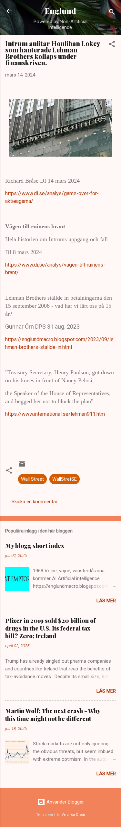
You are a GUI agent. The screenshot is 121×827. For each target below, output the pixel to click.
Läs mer (106, 601)
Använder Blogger (64, 802)
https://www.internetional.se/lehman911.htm (55, 414)
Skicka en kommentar (34, 501)
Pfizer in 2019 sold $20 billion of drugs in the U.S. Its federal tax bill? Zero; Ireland (50, 628)
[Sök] (112, 13)
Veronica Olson (73, 815)
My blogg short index (34, 546)
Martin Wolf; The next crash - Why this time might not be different (52, 714)
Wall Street (32, 479)
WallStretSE (64, 479)
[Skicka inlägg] (22, 466)
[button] (112, 45)
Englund (60, 11)
